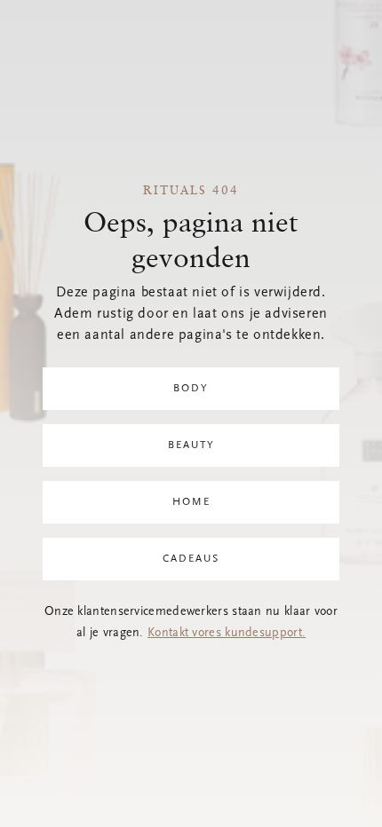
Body (191, 388)
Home (191, 502)
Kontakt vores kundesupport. (226, 633)
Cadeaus (191, 559)
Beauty (191, 445)
